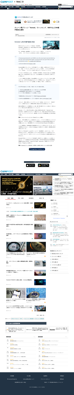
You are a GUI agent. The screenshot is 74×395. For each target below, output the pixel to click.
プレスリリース (30, 6)
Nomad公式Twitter (21, 35)
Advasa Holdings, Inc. (57, 224)
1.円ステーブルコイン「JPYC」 (17, 318)
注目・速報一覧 (40, 315)
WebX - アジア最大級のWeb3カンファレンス (53, 382)
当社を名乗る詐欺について (28, 379)
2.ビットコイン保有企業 (29, 318)
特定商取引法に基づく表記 (20, 382)
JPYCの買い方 (55, 262)
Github (35, 127)
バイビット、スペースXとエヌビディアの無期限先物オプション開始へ (15, 300)
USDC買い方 (13, 4)
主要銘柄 (17, 6)
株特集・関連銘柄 (29, 4)
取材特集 (23, 6)
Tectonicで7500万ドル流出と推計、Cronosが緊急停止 (19, 280)
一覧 (66, 221)
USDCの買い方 (55, 259)
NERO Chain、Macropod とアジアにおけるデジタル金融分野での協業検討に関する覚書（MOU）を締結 (40, 329)
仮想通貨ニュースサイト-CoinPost (39, 387)
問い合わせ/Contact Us (12, 379)
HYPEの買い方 (55, 270)
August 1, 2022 (32, 63)
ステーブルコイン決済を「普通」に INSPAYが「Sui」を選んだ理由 (60, 240)
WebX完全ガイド (65, 4)
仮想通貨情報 (48, 34)
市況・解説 (11, 6)
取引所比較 (38, 6)
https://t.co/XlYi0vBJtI (41, 96)
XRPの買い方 (54, 267)
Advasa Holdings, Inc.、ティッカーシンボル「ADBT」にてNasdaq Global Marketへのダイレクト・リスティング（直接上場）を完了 (60, 227)
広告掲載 (12, 375)
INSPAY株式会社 (56, 239)
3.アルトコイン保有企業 (39, 318)
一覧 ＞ (71, 176)
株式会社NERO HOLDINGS (58, 232)
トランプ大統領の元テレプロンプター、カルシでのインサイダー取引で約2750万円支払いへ (15, 254)
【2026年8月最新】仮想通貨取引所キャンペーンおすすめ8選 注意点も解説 (24, 211)
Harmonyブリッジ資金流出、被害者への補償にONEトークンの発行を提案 (36, 145)
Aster (54, 244)
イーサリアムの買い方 (56, 264)
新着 (6, 6)
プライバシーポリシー (45, 379)
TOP (2, 6)
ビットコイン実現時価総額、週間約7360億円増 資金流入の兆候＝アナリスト (35, 300)
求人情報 (29, 375)
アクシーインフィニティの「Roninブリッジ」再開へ (32, 117)
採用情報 (44, 6)
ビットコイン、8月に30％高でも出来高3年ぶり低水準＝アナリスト (35, 254)
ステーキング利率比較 (20, 4)
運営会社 (62, 379)
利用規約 (62, 375)
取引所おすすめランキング (57, 253)
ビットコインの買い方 (56, 256)
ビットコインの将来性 (5, 4)
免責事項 (45, 375)
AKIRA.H (17, 34)
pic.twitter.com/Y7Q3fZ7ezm (35, 61)
